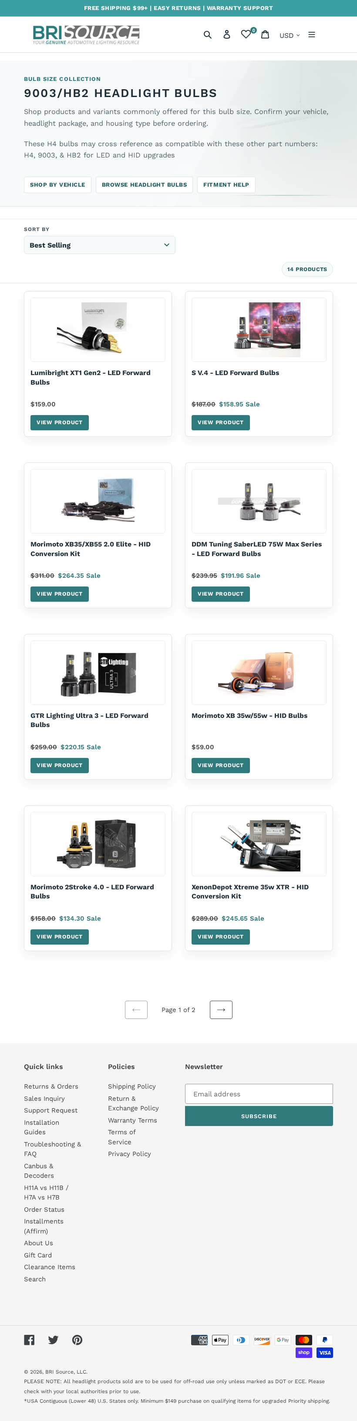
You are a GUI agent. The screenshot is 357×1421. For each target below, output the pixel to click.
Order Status (44, 1209)
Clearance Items (49, 1267)
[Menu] (311, 34)
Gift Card (38, 1255)
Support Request (50, 1110)
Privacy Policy (129, 1154)
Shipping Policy (132, 1086)
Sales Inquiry (44, 1099)
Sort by (37, 229)
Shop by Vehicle (57, 184)
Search (35, 1279)
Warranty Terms (132, 1120)
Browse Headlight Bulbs (144, 184)
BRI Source (59, 1372)
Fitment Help (226, 184)
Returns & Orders (51, 1086)
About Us (38, 1243)
